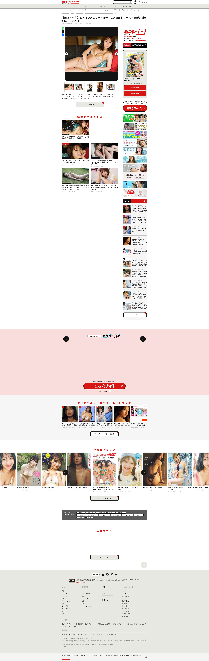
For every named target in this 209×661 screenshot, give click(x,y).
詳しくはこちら (66, 659)
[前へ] (66, 54)
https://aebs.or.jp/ (81, 582)
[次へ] (116, 54)
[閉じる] (146, 657)
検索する (131, 2)
